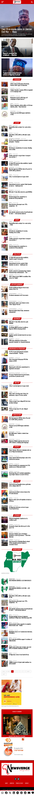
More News (17, 549)
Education (17, 415)
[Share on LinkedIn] (14, 793)
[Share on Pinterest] (21, 793)
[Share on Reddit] (25, 793)
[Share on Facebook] (6, 793)
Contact (27, 783)
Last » (4, 674)
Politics (17, 254)
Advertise (12, 783)
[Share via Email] (29, 793)
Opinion (17, 515)
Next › (28, 671)
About (6, 783)
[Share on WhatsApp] (2, 793)
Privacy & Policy (19, 783)
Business (17, 318)
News (17, 220)
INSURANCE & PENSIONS (17, 348)
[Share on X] (10, 793)
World (17, 481)
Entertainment (17, 284)
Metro (17, 382)
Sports (17, 447)
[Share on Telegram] (17, 793)
